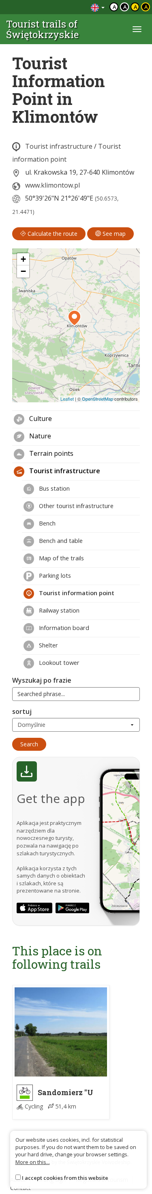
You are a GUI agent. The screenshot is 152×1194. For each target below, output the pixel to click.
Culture (40, 418)
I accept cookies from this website (65, 1177)
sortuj (22, 711)
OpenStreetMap (97, 398)
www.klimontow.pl (52, 185)
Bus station (53, 488)
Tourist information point (75, 593)
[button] (74, 318)
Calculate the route (51, 233)
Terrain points (50, 453)
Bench (46, 523)
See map (113, 233)
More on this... (32, 1162)
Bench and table (60, 540)
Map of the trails (60, 558)
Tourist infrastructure (58, 146)
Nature (39, 435)
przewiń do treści (62, 7)
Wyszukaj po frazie (41, 680)
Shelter (47, 645)
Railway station (58, 610)
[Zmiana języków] (97, 7)
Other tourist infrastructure (75, 506)
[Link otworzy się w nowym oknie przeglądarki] (34, 908)
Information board (63, 628)
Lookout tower (58, 662)
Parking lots (54, 575)
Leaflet (67, 398)
